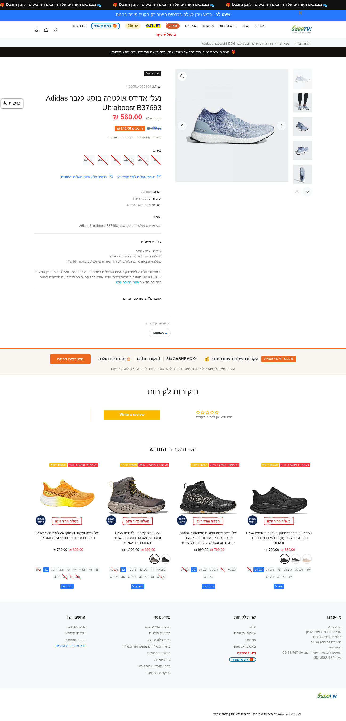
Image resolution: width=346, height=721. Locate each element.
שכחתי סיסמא (75, 633)
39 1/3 (299, 569)
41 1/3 (281, 577)
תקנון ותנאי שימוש (158, 626)
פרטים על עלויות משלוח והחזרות (84, 177)
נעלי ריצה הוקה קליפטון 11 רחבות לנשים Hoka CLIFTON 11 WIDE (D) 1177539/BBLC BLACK (279, 538)
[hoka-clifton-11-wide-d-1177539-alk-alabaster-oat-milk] (307, 559)
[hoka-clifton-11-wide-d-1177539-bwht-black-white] (296, 559)
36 (249, 569)
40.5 (38, 569)
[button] (12, 103)
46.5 (57, 577)
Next (281, 125)
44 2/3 (128, 160)
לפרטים (113, 137)
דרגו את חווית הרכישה (69, 646)
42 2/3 (88, 160)
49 (78, 577)
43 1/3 (103, 160)
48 (152, 577)
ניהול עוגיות (162, 659)
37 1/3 (270, 569)
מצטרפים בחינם (70, 359)
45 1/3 (143, 160)
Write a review (132, 415)
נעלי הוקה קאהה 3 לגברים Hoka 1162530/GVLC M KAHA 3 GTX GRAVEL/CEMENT (137, 538)
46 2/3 (132, 577)
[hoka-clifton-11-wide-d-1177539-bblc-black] (285, 559)
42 (290, 577)
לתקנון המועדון (120, 368)
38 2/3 (288, 569)
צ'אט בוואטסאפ (245, 646)
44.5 (82, 569)
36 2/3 (259, 569)
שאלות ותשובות (245, 633)
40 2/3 (270, 577)
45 (90, 569)
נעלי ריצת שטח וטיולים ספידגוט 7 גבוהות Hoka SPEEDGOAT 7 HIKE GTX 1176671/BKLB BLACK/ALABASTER (208, 538)
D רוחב (279, 586)
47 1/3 (143, 577)
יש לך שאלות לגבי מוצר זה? (135, 177)
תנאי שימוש (220, 714)
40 (308, 569)
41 (46, 569)
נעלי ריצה (139, 198)
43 (68, 569)
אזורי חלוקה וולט (159, 640)
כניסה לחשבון (76, 626)
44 (116, 160)
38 (279, 569)
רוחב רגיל (208, 586)
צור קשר (250, 640)
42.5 (60, 569)
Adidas (146, 192)
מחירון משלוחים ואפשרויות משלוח (146, 646)
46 (156, 160)
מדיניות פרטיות (160, 633)
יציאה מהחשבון (74, 640)
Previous (182, 125)
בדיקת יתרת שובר (158, 673)
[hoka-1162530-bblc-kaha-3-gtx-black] (166, 559)
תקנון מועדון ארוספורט (155, 666)
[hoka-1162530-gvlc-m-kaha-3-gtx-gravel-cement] (154, 559)
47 (65, 577)
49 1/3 (161, 577)
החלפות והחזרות (159, 653)
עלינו (252, 626)
